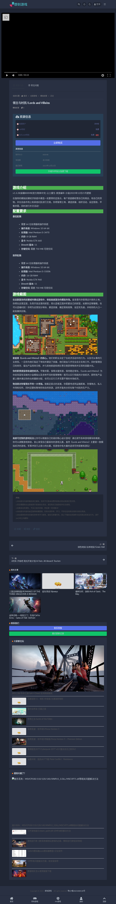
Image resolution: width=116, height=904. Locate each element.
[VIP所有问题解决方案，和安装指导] (19, 864)
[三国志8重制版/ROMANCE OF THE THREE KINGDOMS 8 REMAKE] (25, 583)
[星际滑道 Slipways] (58, 585)
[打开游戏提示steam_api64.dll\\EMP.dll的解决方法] (19, 832)
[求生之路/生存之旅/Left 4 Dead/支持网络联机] (58, 674)
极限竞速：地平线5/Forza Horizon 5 (43, 729)
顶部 (104, 901)
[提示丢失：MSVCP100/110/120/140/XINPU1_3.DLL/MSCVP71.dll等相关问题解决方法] (58, 779)
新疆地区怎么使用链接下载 (39, 871)
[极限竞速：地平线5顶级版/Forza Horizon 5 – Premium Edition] (19, 742)
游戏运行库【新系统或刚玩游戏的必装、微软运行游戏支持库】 (55, 841)
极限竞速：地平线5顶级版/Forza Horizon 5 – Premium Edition (55, 739)
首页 (25, 96)
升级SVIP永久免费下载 (58, 171)
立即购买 (58, 143)
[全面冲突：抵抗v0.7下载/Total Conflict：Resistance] (19, 763)
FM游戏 (58, 901)
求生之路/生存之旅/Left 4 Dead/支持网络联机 (32, 693)
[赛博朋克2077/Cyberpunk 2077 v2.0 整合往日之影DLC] (19, 753)
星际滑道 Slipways (50, 592)
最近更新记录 (58, 634)
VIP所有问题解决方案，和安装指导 (43, 861)
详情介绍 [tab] (19, 85)
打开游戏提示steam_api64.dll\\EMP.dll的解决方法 (49, 831)
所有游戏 (34, 901)
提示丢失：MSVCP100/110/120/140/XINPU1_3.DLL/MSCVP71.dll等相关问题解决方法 (50, 825)
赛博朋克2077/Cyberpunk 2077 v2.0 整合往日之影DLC (52, 749)
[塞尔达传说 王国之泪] (19, 711)
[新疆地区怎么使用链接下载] (19, 874)
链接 (37, 529)
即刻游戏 (48, 891)
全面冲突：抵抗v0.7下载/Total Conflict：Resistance (50, 759)
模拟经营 (43, 96)
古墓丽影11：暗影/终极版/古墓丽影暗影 (45, 699)
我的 (81, 901)
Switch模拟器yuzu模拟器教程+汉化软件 (45, 851)
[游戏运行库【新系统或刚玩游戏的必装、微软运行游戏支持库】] (19, 844)
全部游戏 (33, 96)
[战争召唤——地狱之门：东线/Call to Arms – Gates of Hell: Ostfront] (25, 606)
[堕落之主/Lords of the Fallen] (19, 722)
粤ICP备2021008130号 (76, 891)
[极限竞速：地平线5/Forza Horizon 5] (19, 733)
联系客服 (58, 628)
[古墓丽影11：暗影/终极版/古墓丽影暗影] (19, 703)
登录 (98, 4)
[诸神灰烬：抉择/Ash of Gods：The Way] (91, 582)
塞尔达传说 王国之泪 (37, 709)
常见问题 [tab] (35, 85)
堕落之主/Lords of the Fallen (40, 719)
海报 (28, 529)
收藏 (18, 529)
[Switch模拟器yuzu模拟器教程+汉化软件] (19, 855)
